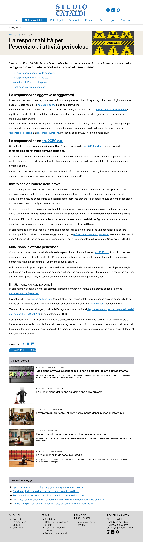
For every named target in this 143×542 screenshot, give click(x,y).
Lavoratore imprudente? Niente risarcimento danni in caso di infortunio (80, 413)
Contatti (17, 519)
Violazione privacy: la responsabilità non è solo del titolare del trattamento (82, 370)
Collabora (18, 527)
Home (15, 20)
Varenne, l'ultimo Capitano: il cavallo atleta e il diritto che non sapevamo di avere (58, 499)
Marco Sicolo (14, 35)
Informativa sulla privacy (86, 523)
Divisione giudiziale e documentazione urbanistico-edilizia (46, 491)
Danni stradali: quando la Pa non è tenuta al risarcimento (71, 434)
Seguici (16, 524)
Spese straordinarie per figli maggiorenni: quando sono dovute (48, 487)
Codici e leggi (107, 20)
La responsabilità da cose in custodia (59, 455)
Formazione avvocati (56, 533)
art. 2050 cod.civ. (93, 146)
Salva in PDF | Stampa (22, 350)
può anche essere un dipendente (91, 234)
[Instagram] (108, 10)
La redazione (19, 522)
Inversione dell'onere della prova (30, 82)
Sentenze (126, 20)
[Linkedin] (113, 10)
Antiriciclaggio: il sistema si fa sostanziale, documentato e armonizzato (53, 503)
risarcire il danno (47, 104)
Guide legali (56, 20)
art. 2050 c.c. (52, 141)
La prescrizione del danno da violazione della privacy (69, 392)
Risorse (89, 20)
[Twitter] (23, 344)
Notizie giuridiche (34, 20)
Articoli (18, 28)
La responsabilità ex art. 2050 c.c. (31, 77)
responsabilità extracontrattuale (111, 109)
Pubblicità (50, 519)
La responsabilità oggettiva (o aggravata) (34, 73)
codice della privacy (41, 299)
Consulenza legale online (55, 529)
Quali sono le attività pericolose (29, 87)
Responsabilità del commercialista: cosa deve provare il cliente (48, 495)
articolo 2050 (98, 303)
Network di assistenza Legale (56, 523)
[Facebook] (118, 10)
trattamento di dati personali (24, 293)
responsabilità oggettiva (20, 133)
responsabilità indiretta (48, 133)
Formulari (74, 20)
